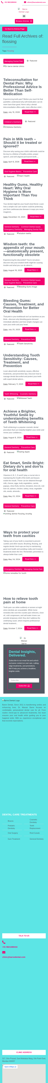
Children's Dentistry (12, 122)
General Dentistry (11, 227)
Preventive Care (30, 171)
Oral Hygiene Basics (12, 171)
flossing (10, 51)
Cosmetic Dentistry (28, 394)
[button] (24, 16)
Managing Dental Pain (13, 61)
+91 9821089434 (10, 2)
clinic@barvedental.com (36, 2)
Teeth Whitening (11, 394)
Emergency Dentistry (13, 229)
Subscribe (13, 677)
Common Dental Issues (31, 227)
